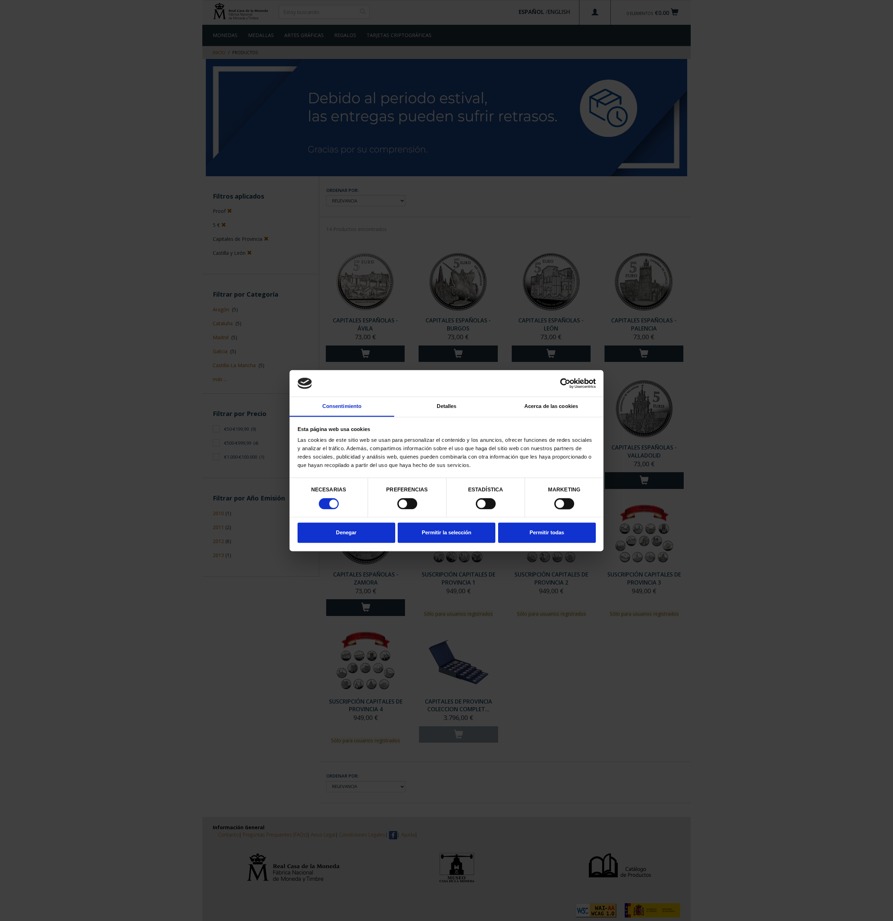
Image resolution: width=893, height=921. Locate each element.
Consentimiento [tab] (341, 406)
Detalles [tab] (447, 406)
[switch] (407, 503)
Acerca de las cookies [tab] (551, 406)
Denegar (346, 533)
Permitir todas (547, 533)
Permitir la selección (446, 533)
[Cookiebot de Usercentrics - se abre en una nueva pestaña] (565, 383)
